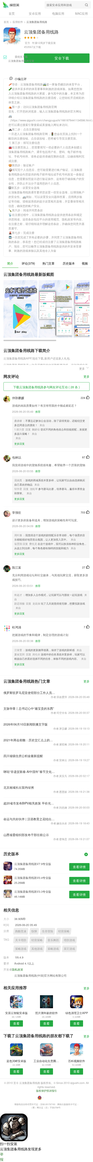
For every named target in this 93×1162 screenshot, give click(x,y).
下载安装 (50, 43)
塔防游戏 (69, 940)
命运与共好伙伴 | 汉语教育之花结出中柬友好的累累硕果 (29, 819)
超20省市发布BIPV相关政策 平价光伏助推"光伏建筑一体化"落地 (29, 803)
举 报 (1, 1157)
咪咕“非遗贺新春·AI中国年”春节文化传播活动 (29, 771)
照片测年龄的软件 (46, 1013)
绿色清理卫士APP (76, 1013)
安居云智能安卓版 (16, 1013)
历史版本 (69, 263)
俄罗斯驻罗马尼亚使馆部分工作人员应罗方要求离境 (29, 692)
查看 (16, 1023)
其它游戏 (69, 949)
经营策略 (63, 931)
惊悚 (34, 931)
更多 (86, 376)
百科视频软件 (76, 1061)
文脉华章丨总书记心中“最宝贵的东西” (28, 708)
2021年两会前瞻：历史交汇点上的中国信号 (29, 740)
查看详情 (79, 867)
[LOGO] (11, 5)
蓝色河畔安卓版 (16, 1061)
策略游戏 (20, 949)
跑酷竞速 (20, 931)
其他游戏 (37, 949)
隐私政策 (17, 969)
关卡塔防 (20, 940)
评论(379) (28, 263)
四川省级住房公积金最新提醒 (23, 756)
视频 (85, 263)
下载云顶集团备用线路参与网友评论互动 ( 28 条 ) (46, 387)
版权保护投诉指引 (46, 1090)
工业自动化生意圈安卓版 (46, 1061)
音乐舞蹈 (53, 940)
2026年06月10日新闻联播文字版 (25, 724)
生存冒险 (47, 931)
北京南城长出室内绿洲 (18, 787)
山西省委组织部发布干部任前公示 (26, 835)
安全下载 (62, 58)
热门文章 (48, 263)
